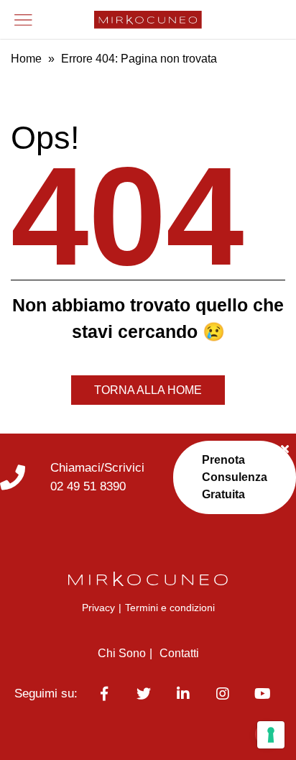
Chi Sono (122, 653)
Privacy (98, 607)
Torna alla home (148, 390)
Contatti (179, 653)
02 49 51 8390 (88, 486)
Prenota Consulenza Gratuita (234, 477)
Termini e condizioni (170, 607)
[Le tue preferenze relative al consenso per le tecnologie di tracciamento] (271, 734)
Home (26, 58)
